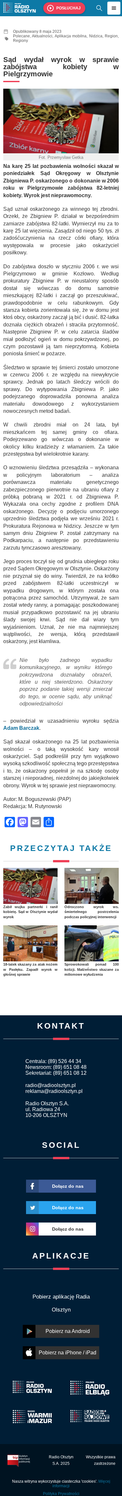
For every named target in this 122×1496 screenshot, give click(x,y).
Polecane (21, 36)
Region (111, 36)
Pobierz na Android (68, 1331)
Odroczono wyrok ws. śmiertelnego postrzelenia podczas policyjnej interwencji (91, 912)
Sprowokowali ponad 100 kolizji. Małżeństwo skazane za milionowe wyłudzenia (91, 969)
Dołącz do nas (68, 1186)
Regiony (20, 40)
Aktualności (42, 36)
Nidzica (95, 36)
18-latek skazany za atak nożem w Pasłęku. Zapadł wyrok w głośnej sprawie (30, 969)
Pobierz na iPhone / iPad (67, 1352)
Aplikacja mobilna (71, 36)
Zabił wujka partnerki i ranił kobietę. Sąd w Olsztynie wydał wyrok (30, 912)
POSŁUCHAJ (68, 8)
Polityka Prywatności (61, 1493)
